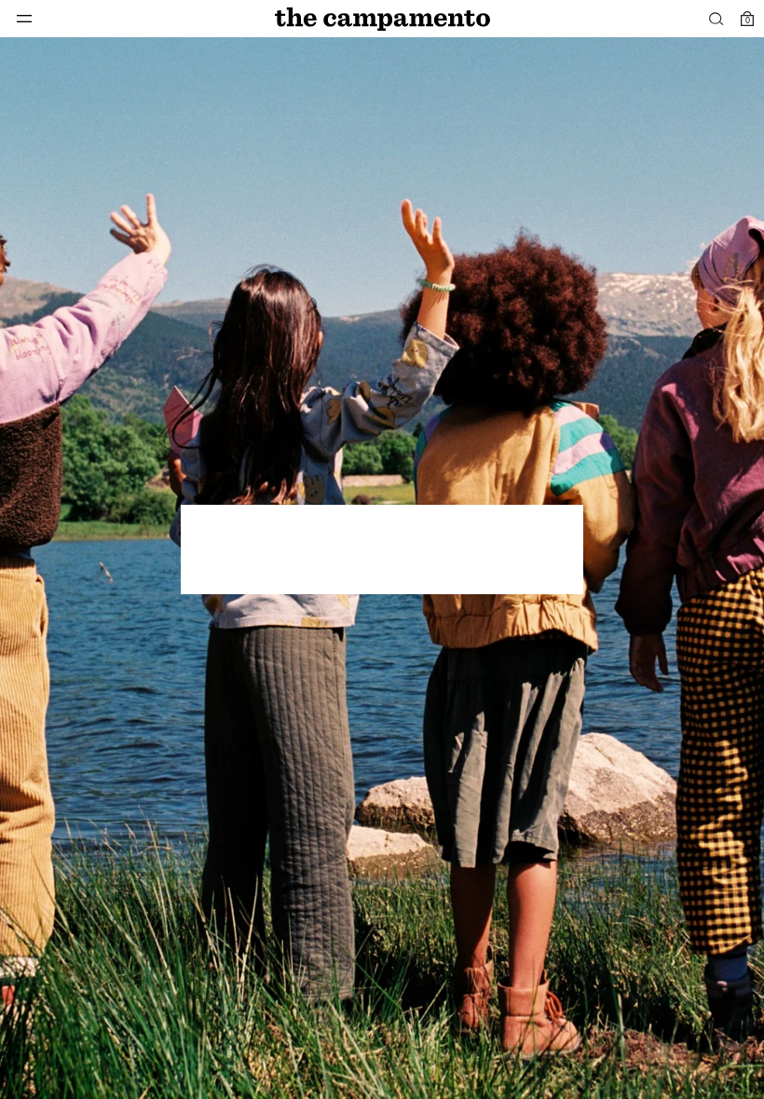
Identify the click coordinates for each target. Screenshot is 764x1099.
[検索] (716, 18)
